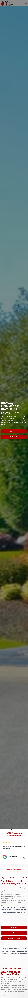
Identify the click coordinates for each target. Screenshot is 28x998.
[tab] (14, 869)
